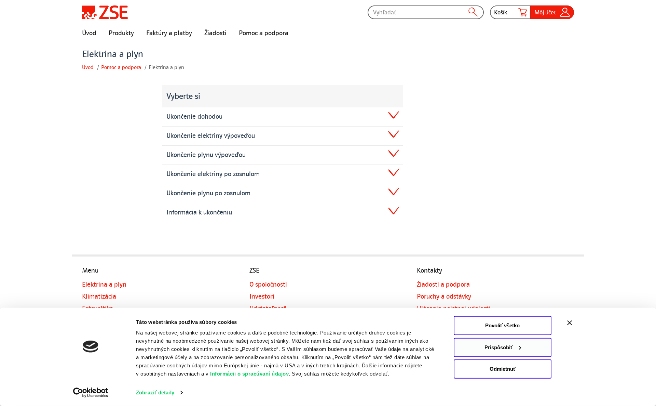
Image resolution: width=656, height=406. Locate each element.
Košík (500, 12)
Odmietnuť (503, 369)
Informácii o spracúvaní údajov (249, 374)
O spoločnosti (268, 284)
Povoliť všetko (502, 325)
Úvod (89, 33)
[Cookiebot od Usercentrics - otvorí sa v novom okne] (91, 393)
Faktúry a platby (169, 33)
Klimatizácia (99, 296)
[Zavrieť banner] (584, 323)
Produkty (121, 33)
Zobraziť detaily (155, 392)
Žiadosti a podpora (443, 284)
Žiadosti (215, 33)
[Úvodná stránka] (105, 12)
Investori (261, 296)
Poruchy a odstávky (444, 296)
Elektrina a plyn (104, 284)
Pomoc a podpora (263, 33)
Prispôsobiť (498, 347)
